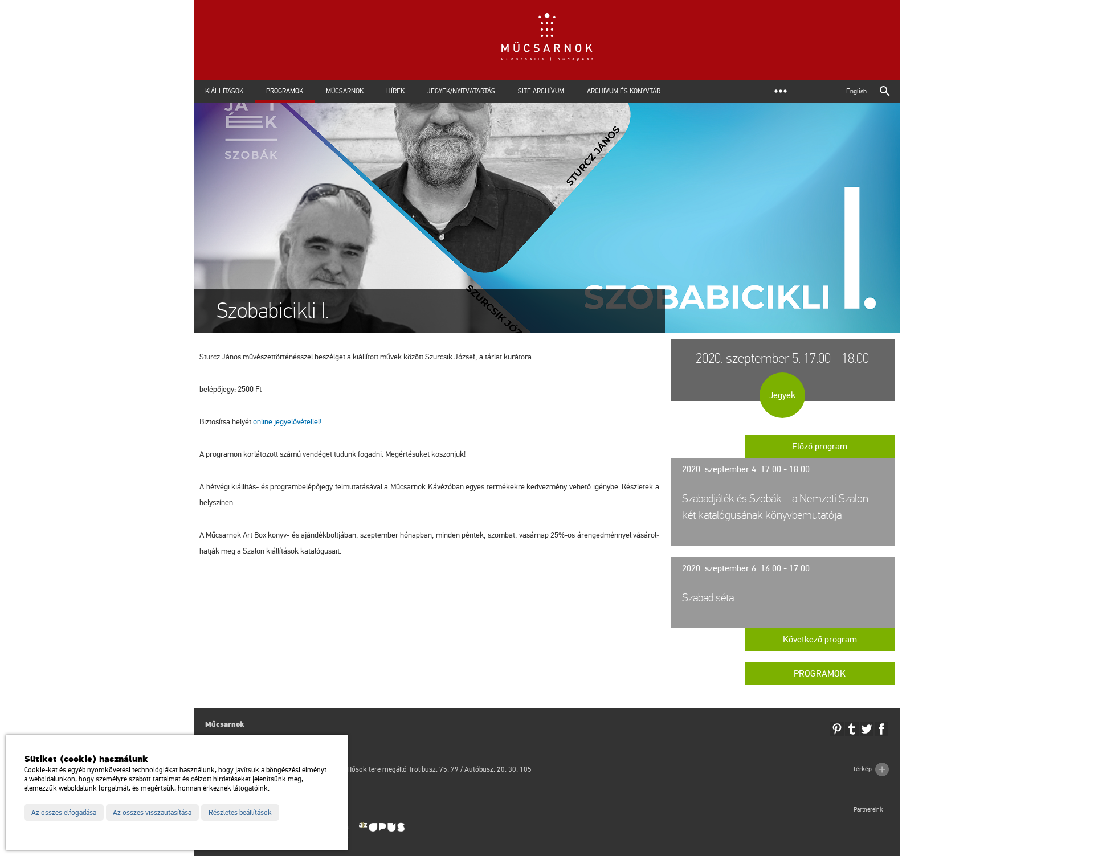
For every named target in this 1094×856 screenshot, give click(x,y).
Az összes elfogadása (63, 812)
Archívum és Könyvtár (623, 91)
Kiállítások (224, 91)
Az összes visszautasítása (152, 812)
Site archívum (541, 91)
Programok (284, 91)
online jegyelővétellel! (287, 422)
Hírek (395, 91)
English (856, 91)
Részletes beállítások (240, 812)
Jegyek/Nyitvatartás (461, 91)
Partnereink (868, 809)
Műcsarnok (345, 91)
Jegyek (782, 395)
